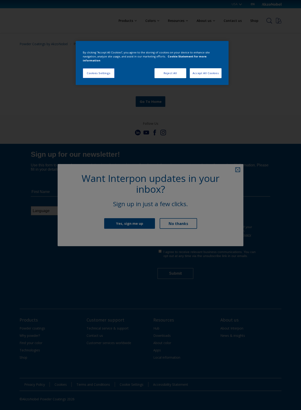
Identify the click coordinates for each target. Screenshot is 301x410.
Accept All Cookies (206, 73)
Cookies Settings (99, 73)
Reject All (170, 73)
